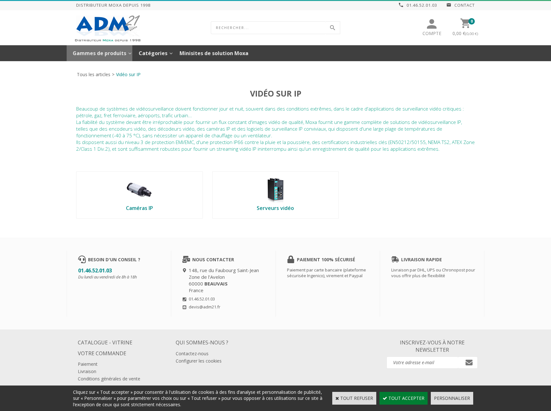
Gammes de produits (99, 53)
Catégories (153, 53)
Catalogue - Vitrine (105, 342)
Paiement (88, 364)
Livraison (87, 371)
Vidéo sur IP (128, 74)
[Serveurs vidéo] (275, 201)
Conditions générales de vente (109, 379)
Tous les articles (93, 74)
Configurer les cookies (199, 361)
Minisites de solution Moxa (214, 53)
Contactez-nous (192, 353)
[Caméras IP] (139, 201)
